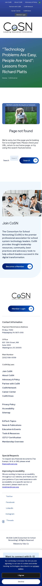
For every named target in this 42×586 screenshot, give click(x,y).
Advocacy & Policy (31, 2)
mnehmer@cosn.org (10, 487)
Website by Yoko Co (21, 544)
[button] (29, 160)
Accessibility (8, 409)
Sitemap (6, 413)
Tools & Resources (10, 433)
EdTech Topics (9, 421)
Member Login (21, 15)
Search (6, 160)
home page (24, 145)
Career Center (15, 11)
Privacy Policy (8, 404)
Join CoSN (8, 2)
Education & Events (11, 429)
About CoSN (18, 2)
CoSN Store (27, 11)
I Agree (21, 575)
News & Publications (11, 425)
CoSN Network (28, 6)
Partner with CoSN (15, 6)
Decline (21, 582)
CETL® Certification (11, 438)
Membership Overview (13, 442)
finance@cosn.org (9, 464)
